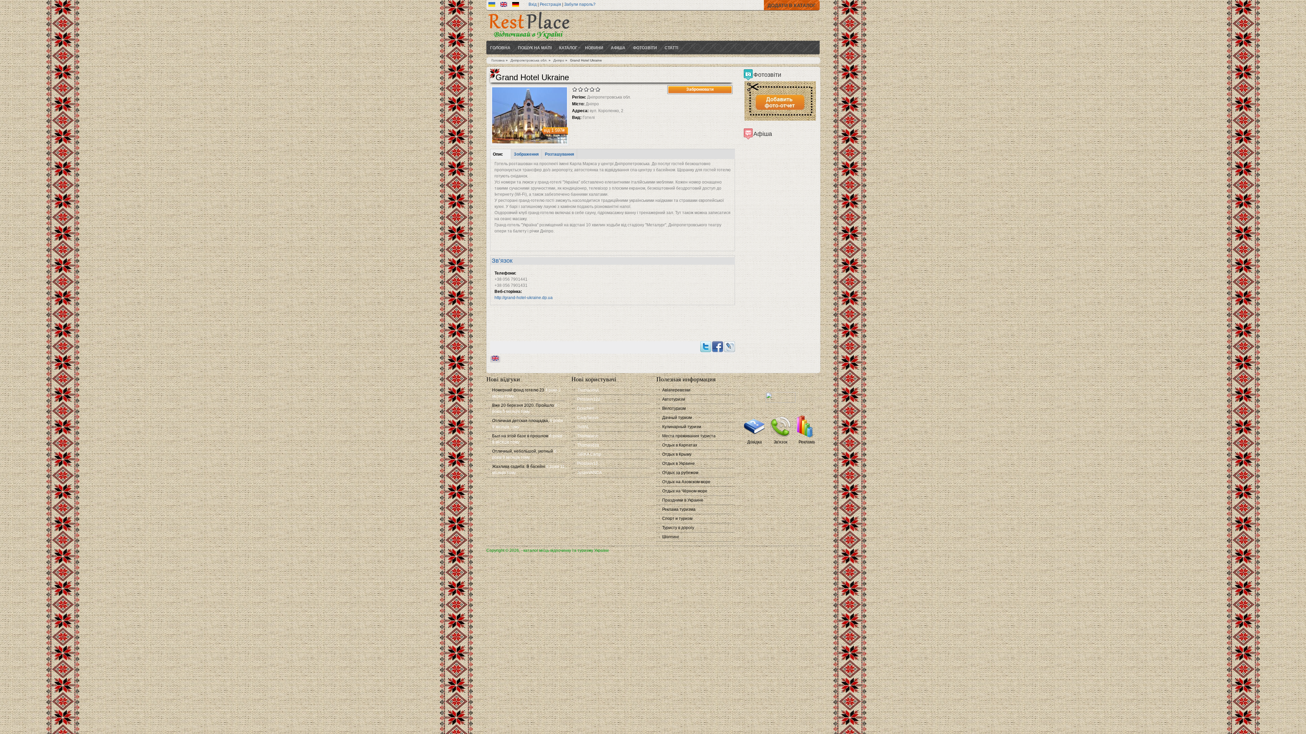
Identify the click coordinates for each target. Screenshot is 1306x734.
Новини (594, 48)
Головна (500, 48)
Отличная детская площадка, (520, 420)
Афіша (618, 48)
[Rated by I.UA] (781, 401)
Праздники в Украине (682, 500)
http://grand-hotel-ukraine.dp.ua (524, 297)
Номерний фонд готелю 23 (518, 390)
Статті (671, 48)
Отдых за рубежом (680, 472)
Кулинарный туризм (681, 426)
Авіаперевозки (676, 390)
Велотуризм (674, 408)
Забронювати (700, 89)
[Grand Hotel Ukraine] (491, 5)
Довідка (754, 442)
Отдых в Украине (678, 463)
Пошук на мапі (535, 48)
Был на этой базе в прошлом (520, 436)
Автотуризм (673, 399)
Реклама (807, 442)
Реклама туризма (679, 509)
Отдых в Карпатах (679, 445)
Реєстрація (550, 4)
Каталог (568, 48)
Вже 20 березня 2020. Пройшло (523, 405)
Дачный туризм (677, 417)
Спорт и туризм (677, 518)
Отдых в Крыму (676, 454)
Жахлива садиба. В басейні (518, 466)
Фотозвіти (645, 48)
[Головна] (528, 39)
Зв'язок (780, 442)
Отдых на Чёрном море (684, 491)
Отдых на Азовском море (686, 481)
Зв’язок (502, 260)
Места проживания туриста (689, 436)
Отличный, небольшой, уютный (522, 451)
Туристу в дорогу (678, 527)
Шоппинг (670, 537)
